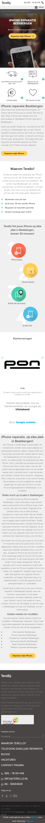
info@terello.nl (16, 778)
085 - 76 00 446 (14, 773)
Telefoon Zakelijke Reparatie (22, 748)
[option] (22, 370)
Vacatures (8, 759)
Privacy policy (32, 812)
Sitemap (4, 814)
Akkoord (29, 821)
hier (35, 806)
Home (3, 11)
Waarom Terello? (13, 743)
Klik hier (34, 817)
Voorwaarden (19, 812)
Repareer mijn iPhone (21, 36)
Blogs (5, 754)
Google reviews (25, 422)
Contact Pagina (12, 765)
